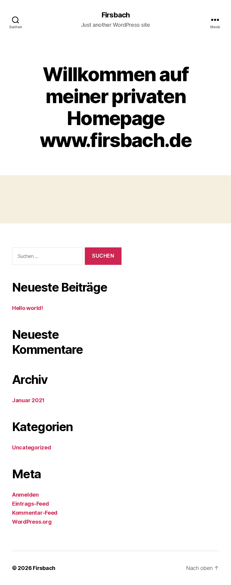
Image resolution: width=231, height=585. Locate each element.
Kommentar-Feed (34, 513)
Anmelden (25, 495)
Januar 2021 (28, 400)
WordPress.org (32, 522)
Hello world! (27, 308)
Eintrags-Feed (30, 504)
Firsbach (115, 15)
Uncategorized (31, 447)
